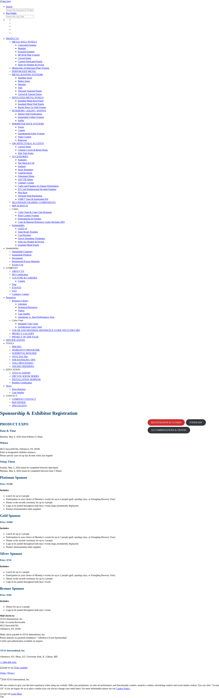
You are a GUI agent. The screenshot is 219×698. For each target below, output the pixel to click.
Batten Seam (24, 81)
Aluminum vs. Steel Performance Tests (36, 317)
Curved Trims (24, 146)
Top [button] (2, 696)
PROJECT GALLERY (23, 333)
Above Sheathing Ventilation (31, 238)
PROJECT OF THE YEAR (25, 337)
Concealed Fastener (27, 45)
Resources (11, 297)
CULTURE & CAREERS (24, 278)
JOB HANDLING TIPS (23, 359)
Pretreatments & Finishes (29, 219)
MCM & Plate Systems (29, 55)
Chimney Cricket (26, 182)
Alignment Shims (26, 176)
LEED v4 (22, 228)
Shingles (22, 84)
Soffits (21, 120)
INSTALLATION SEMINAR (26, 379)
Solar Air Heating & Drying (31, 64)
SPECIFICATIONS (15, 340)
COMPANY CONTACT (24, 399)
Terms (3, 673)
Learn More (16, 694)
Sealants (22, 166)
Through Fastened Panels (30, 91)
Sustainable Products (21, 255)
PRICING (17, 346)
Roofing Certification (22, 382)
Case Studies (24, 314)
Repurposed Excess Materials (26, 261)
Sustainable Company (22, 251)
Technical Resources (27, 307)
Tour (14, 284)
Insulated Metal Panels (28, 245)
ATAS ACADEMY (21, 373)
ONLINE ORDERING (23, 366)
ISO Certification (20, 274)
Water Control (24, 137)
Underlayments (25, 173)
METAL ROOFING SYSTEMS (27, 74)
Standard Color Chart (28, 323)
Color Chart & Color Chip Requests (35, 212)
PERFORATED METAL (24, 71)
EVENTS (16, 287)
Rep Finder (11, 13)
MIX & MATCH (20, 205)
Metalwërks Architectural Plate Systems (30, 68)
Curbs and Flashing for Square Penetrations (38, 186)
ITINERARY (196, 422)
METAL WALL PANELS (24, 42)
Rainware (22, 140)
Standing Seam (25, 78)
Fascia (21, 127)
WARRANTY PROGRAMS (26, 350)
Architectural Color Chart (30, 327)
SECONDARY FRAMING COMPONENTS (34, 202)
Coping (21, 130)
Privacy (11, 673)
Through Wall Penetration (30, 196)
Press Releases (19, 389)
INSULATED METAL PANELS (28, 97)
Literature (22, 304)
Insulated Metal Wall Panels (31, 104)
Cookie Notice (123, 688)
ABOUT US (18, 271)
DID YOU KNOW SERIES (25, 376)
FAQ (14, 291)
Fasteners (22, 160)
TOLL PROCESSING (23, 363)
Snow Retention (25, 169)
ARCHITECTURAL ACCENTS (28, 143)
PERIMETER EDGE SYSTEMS (28, 123)
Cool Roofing (24, 235)
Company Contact (20, 294)
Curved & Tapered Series (30, 94)
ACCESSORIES (20, 156)
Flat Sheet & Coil (26, 163)
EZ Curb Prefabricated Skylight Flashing (37, 189)
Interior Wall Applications (30, 114)
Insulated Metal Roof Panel (31, 101)
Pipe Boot (22, 192)
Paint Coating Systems (28, 215)
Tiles (20, 87)
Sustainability (18, 225)
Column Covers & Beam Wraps (33, 150)
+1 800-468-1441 (8, 662)
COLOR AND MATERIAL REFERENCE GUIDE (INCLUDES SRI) (46, 330)
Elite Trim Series (26, 153)
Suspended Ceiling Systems (31, 117)
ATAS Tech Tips (20, 356)
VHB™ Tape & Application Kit (33, 199)
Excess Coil (17, 264)
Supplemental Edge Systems (31, 133)
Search (9, 6)
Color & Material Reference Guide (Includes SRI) (41, 222)
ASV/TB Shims (25, 179)
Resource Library (20, 300)
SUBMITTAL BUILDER (24, 353)
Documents (17, 258)
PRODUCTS (12, 38)
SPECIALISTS (19, 405)
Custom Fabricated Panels (30, 61)
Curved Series (24, 58)
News (8, 386)
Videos (21, 310)
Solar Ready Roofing (28, 232)
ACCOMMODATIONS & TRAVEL (169, 430)
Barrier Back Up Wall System (32, 107)
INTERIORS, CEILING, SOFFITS (29, 110)
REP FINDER (19, 402)
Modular (22, 48)
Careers (21, 281)
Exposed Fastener (26, 51)
